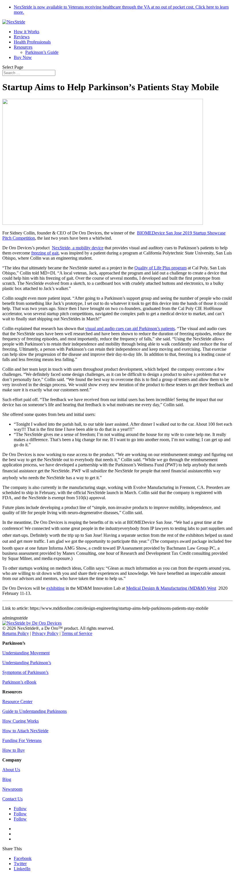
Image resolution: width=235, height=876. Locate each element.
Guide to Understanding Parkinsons (34, 711)
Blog (6, 779)
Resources (23, 47)
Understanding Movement (26, 652)
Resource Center (17, 701)
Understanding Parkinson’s (26, 662)
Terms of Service (77, 633)
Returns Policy (15, 633)
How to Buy (13, 750)
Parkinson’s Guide (41, 52)
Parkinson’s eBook (19, 682)
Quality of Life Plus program (160, 267)
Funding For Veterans (22, 740)
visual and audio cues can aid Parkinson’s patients (130, 328)
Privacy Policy (45, 633)
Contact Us (12, 798)
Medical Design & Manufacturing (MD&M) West (171, 588)
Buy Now (23, 57)
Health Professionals (32, 42)
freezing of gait (44, 252)
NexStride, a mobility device (77, 247)
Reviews (22, 36)
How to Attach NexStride (25, 730)
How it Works (26, 31)
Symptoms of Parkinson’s (25, 672)
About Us (11, 769)
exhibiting (55, 588)
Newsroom (12, 789)
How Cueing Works (20, 721)
